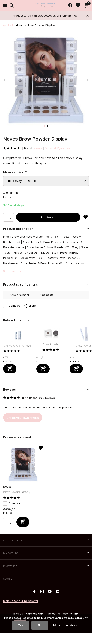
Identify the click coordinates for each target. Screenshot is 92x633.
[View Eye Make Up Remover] (17, 335)
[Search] (11, 5)
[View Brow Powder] (51, 334)
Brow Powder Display (16, 492)
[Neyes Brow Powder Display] (23, 464)
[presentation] (4, 80)
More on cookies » (65, 625)
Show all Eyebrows (57, 148)
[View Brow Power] (83, 335)
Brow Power (83, 345)
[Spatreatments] (46, 5)
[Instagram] (42, 592)
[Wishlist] (78, 5)
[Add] (9, 368)
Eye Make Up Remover (17, 345)
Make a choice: (14, 172)
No (40, 625)
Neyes (38, 148)
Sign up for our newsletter (20, 600)
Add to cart (48, 217)
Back (10, 25)
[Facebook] (34, 592)
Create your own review (22, 417)
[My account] (70, 5)
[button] (44, 126)
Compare (15, 305)
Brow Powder (50, 344)
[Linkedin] (57, 592)
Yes (20, 625)
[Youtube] (50, 592)
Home (20, 25)
